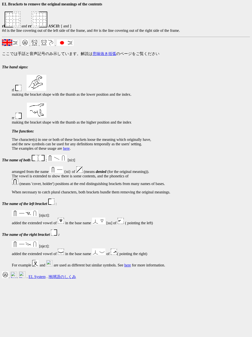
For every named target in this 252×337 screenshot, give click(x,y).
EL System (37, 277)
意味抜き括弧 (104, 54)
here (66, 148)
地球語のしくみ (62, 277)
